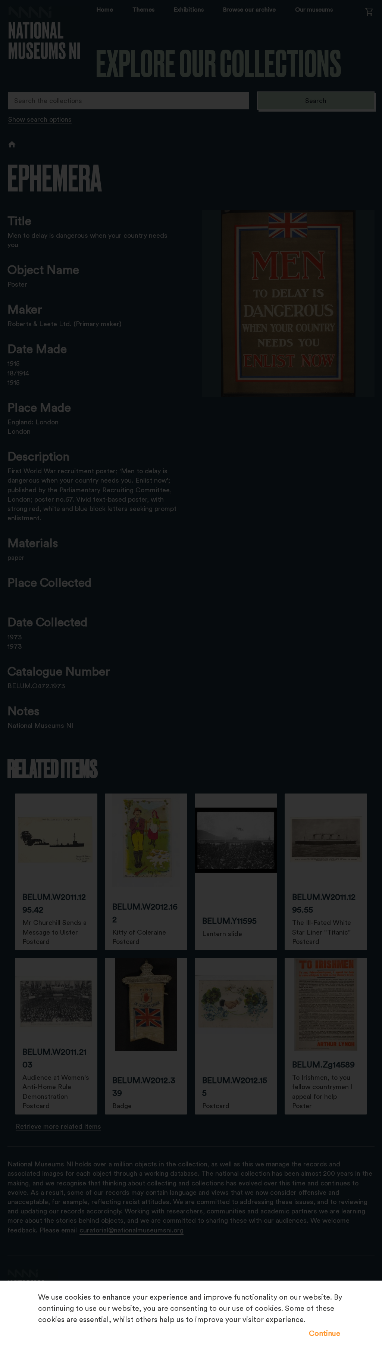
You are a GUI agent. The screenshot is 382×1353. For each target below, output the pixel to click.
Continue (324, 1333)
